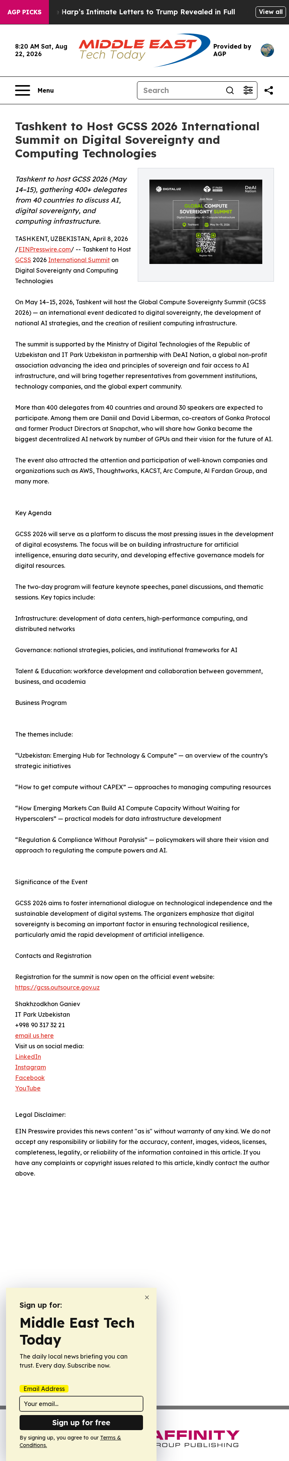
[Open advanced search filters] (248, 90)
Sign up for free (81, 1422)
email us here (34, 1035)
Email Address (44, 1388)
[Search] (230, 90)
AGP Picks (24, 12)
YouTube (28, 1088)
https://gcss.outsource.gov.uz (57, 987)
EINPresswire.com (44, 249)
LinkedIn (28, 1056)
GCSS (23, 260)
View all (271, 11)
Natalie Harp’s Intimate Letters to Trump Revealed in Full (134, 12)
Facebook (30, 1077)
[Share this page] (268, 90)
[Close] (147, 1297)
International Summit (79, 260)
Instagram (30, 1067)
